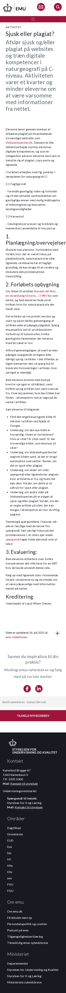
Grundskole (15, 834)
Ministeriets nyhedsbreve (24, 982)
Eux (9, 846)
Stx (9, 853)
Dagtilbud (14, 828)
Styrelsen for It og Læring (24, 976)
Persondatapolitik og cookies (27, 924)
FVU (10, 884)
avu (9, 878)
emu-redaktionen (16, 637)
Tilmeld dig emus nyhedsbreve (27, 942)
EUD (10, 840)
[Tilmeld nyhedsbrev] (40, 7)
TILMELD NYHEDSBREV (33, 715)
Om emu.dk (15, 911)
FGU (10, 890)
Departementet (17, 963)
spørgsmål (13, 539)
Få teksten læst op (19, 917)
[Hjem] (14, 7)
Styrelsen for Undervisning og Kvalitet (32, 969)
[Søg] (57, 7)
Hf (9, 859)
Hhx (10, 865)
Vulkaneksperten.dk (19, 142)
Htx (9, 872)
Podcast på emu (18, 930)
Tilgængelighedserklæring (25, 936)
